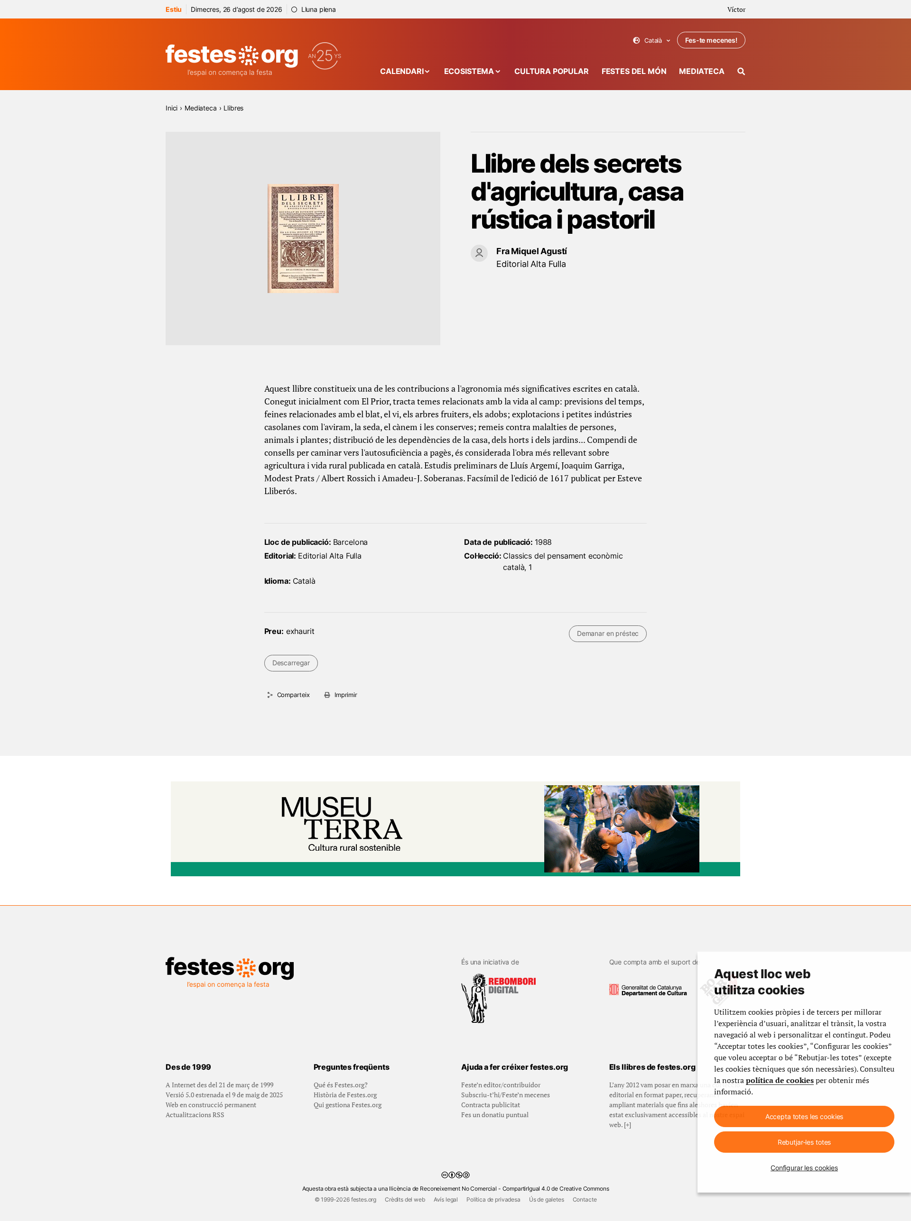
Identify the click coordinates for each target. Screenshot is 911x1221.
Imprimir (346, 694)
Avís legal (446, 1199)
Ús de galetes (546, 1199)
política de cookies (780, 1080)
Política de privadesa (493, 1199)
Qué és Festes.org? (341, 1084)
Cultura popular (551, 71)
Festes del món (634, 71)
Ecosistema (469, 71)
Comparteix (293, 694)
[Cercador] (741, 71)
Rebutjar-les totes (804, 1142)
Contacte (585, 1199)
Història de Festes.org (345, 1094)
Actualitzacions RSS (195, 1114)
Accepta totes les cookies (804, 1116)
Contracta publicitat (490, 1104)
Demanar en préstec (608, 633)
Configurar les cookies (804, 1168)
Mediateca (702, 71)
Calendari (402, 71)
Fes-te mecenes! (711, 40)
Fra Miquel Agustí (531, 251)
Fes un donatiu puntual (495, 1114)
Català (651, 40)
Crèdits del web (405, 1199)
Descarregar (291, 663)
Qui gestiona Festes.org (347, 1104)
